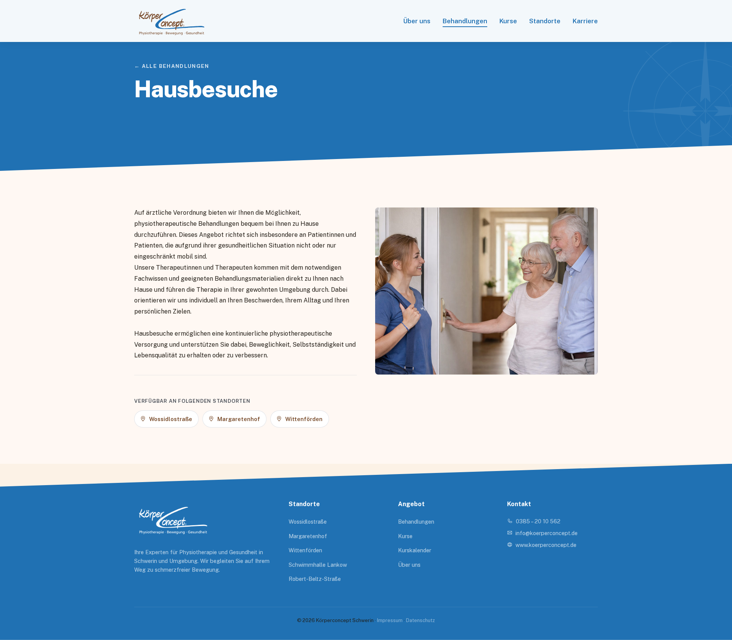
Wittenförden (305, 550)
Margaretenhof (308, 536)
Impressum (390, 620)
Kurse (508, 21)
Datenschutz (420, 620)
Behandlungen (465, 21)
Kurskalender (414, 550)
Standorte (544, 21)
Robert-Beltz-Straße (315, 579)
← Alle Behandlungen (171, 66)
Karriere (585, 21)
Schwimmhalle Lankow (318, 564)
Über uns (416, 21)
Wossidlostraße (308, 521)
